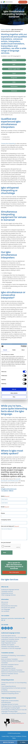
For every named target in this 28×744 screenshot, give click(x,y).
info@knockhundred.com (8, 489)
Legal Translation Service (8, 668)
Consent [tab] (5, 349)
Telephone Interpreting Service (10, 693)
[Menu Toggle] (1, 2)
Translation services (7, 591)
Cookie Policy (5, 736)
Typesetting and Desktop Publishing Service (13, 713)
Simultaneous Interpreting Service (10, 691)
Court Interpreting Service (8, 686)
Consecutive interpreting (8, 143)
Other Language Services (8, 595)
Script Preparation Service (8, 643)
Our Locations (5, 611)
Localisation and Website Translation (11, 670)
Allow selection (14, 393)
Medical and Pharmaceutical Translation (13, 672)
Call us (23, 742)
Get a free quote (14, 572)
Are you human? (6, 542)
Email (5, 507)
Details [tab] (14, 349)
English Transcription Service (9, 641)
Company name (6, 520)
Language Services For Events (9, 704)
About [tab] (23, 349)
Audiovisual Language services (10, 589)
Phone (3, 513)
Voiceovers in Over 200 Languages (11, 648)
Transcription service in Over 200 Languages (14, 637)
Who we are (4, 602)
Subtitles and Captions (7, 645)
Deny (14, 396)
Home (2, 29)
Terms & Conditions (15, 736)
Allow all (14, 389)
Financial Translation (7, 666)
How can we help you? (10, 526)
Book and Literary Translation (9, 659)
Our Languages (5, 609)
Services (8, 29)
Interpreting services (7, 593)
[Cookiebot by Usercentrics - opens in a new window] (21, 346)
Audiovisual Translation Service (10, 639)
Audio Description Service (8, 635)
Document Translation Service (9, 664)
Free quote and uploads (8, 607)
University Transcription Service (10, 646)
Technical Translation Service (9, 673)
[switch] (25, 376)
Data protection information (9, 606)
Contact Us (4, 604)
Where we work (5, 675)
